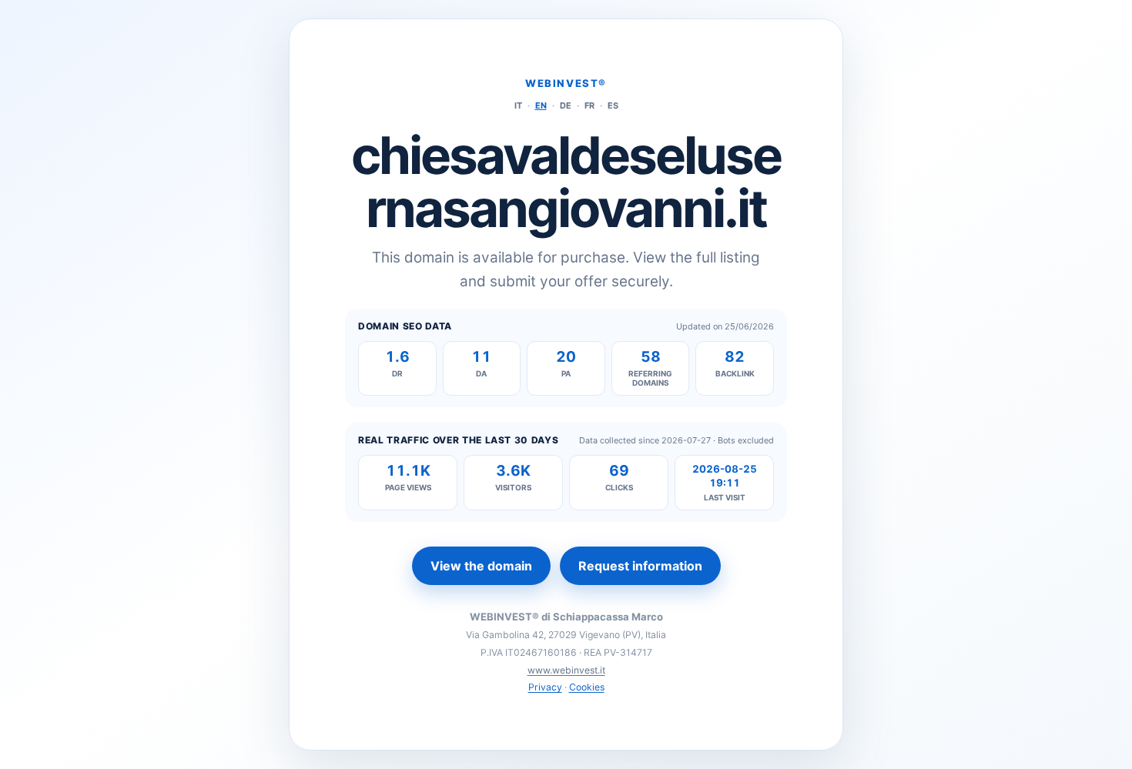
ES (613, 105)
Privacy (545, 687)
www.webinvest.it (566, 670)
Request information (640, 565)
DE (565, 105)
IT (518, 105)
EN (541, 105)
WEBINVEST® (566, 83)
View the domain (481, 565)
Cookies (587, 687)
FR (589, 105)
